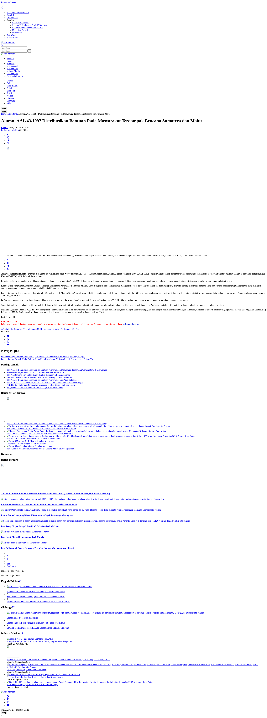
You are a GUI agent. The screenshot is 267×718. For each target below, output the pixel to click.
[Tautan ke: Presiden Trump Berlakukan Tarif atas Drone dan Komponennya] (43, 674)
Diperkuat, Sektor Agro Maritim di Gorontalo (26, 669)
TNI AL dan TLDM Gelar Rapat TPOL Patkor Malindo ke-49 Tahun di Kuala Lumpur (45, 382)
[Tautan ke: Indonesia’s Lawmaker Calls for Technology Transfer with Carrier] (49, 586)
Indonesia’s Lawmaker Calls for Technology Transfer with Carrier (36, 591)
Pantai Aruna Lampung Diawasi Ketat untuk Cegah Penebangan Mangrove (40, 433)
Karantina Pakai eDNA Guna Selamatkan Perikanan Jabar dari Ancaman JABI (41, 428)
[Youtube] (8, 345)
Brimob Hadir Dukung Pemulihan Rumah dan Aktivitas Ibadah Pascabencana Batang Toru (48, 359)
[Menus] (2, 5)
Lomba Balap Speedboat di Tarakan (22, 618)
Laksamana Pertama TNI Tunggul (56, 329)
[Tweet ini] (8, 138)
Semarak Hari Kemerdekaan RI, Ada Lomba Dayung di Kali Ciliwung (38, 628)
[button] (29, 51)
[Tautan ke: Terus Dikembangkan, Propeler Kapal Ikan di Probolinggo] (80, 682)
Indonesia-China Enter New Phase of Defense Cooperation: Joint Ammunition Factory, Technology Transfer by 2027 (58, 659)
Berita (3, 130)
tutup (4, 108)
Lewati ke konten (8, 2)
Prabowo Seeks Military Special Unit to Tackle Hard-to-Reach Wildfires (38, 601)
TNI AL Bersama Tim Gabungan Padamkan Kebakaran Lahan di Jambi (38, 375)
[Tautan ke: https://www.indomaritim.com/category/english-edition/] (20, 581)
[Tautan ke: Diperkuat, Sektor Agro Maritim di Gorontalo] (136, 667)
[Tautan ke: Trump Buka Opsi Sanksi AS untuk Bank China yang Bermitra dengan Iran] (30, 639)
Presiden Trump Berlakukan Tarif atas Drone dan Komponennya (35, 677)
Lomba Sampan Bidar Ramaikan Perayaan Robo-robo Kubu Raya (36, 623)
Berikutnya (11, 566)
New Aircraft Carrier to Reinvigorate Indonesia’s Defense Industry (36, 596)
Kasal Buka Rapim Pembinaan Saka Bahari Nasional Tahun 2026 (35, 372)
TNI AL (75, 329)
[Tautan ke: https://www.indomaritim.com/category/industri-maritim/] (21, 633)
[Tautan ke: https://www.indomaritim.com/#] (13, 607)
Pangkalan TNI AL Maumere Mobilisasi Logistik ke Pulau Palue (35, 387)
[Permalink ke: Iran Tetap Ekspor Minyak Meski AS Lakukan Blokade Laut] (101, 436)
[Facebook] (8, 336)
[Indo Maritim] (8, 42)
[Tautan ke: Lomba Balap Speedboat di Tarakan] (105, 613)
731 (8, 563)
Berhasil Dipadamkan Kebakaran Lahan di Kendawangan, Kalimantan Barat (40, 377)
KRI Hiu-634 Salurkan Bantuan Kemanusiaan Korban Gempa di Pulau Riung (41, 385)
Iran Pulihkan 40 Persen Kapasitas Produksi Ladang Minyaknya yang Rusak (40, 449)
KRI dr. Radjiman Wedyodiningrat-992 (23, 329)
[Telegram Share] (8, 140)
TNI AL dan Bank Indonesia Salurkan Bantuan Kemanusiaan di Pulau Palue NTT (43, 380)
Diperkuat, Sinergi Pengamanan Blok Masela (26, 443)
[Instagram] (8, 342)
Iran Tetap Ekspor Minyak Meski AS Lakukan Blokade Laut (33, 438)
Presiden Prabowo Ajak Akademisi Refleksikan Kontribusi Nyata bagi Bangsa (43, 356)
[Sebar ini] (7, 135)
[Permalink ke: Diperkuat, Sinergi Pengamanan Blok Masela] (31, 441)
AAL (3, 329)
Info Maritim (13, 130)
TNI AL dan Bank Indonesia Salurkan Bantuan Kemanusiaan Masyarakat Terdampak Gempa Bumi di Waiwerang (57, 370)
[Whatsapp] (8, 143)
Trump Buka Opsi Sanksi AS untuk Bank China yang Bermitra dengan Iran (40, 641)
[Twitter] (8, 339)
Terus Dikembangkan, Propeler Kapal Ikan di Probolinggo (32, 684)
